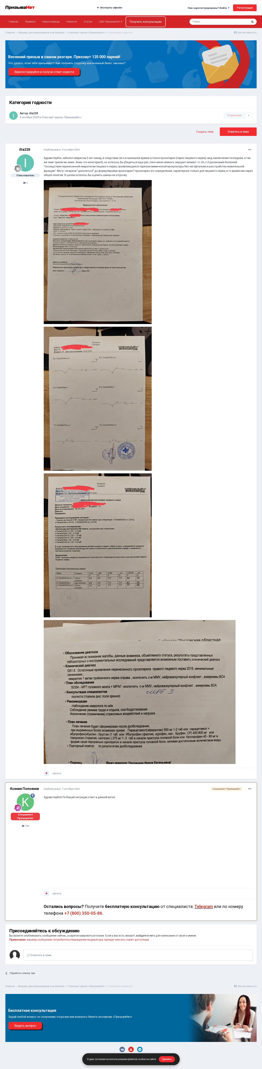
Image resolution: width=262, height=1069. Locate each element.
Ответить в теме (238, 131)
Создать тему (204, 131)
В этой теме (236, 21)
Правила (30, 21)
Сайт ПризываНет (110, 21)
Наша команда (51, 21)
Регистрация (245, 7)
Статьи (88, 21)
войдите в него (145, 935)
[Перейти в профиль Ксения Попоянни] (25, 802)
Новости (72, 21)
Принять (167, 1059)
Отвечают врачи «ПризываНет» (62, 117)
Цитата (57, 773)
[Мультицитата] (46, 773)
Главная (13, 21)
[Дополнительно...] (250, 149)
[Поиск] (252, 22)
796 (26, 825)
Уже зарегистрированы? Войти (208, 8)
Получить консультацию (145, 21)
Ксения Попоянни (24, 789)
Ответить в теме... (41, 955)
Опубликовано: (62, 149)
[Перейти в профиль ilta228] (13, 115)
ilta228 (33, 113)
